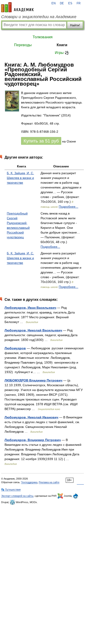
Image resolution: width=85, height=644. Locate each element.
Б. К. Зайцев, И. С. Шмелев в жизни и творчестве (20, 177)
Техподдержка (29, 482)
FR (78, 3)
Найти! (75, 25)
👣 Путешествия (11, 489)
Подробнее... (68, 206)
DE (62, 3)
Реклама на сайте (49, 482)
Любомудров (15, 348)
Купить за (41, 140)
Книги (62, 45)
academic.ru (17, 7)
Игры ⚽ (62, 53)
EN (53, 3)
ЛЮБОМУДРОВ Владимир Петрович (33, 380)
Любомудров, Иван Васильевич (30, 307)
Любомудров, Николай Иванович (31, 417)
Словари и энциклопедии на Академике (38, 16)
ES (70, 3)
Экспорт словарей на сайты (17, 495)
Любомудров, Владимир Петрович (33, 440)
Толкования (43, 37)
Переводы (23, 45)
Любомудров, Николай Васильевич (33, 330)
